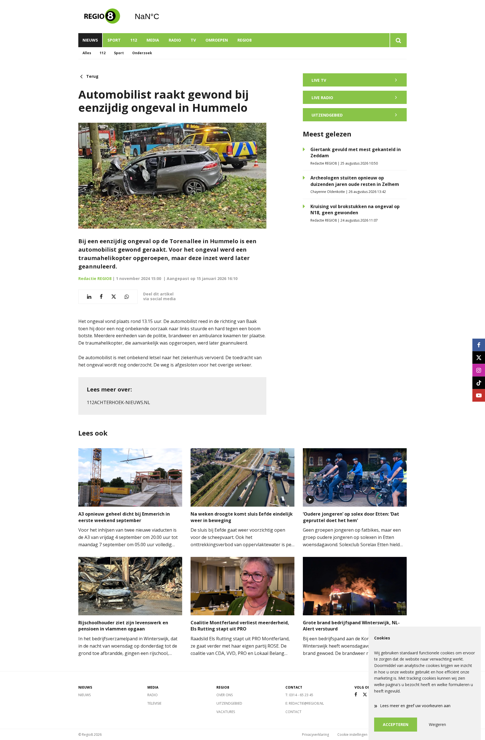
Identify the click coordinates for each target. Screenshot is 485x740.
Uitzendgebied (229, 703)
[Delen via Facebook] (101, 297)
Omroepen (216, 40)
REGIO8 (244, 40)
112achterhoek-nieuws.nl (118, 402)
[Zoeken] (398, 40)
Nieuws (90, 40)
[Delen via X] (113, 297)
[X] (365, 694)
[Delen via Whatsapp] (126, 297)
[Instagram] (478, 370)
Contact (293, 711)
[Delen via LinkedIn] (89, 297)
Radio (175, 40)
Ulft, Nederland (161, 16)
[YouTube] (478, 395)
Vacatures (225, 711)
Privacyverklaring (315, 734)
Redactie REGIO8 (94, 278)
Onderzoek (142, 53)
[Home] (102, 16)
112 (133, 40)
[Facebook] (355, 694)
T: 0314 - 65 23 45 (299, 695)
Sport (114, 40)
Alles (87, 53)
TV (193, 40)
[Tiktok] (478, 382)
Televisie (154, 703)
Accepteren (395, 724)
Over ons (224, 695)
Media (153, 40)
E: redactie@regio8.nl (304, 703)
